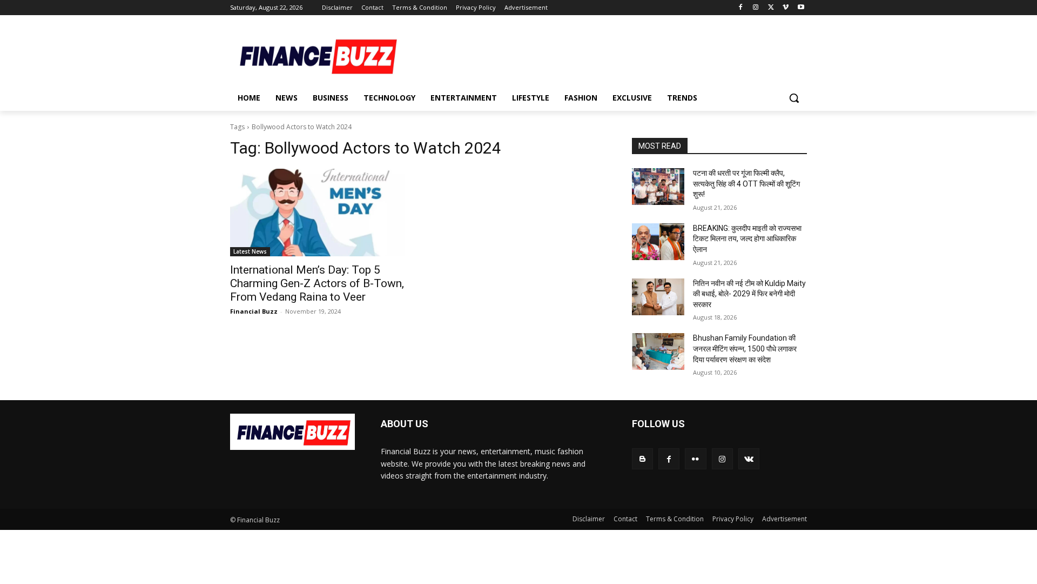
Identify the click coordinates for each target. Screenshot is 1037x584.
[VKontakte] (748, 458)
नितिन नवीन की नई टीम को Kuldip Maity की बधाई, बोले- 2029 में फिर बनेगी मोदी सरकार (749, 294)
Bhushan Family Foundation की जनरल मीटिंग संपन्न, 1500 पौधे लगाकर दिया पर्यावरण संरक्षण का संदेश (745, 348)
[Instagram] (756, 8)
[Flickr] (695, 458)
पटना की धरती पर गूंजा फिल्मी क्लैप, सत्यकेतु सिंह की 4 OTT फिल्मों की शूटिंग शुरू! (746, 183)
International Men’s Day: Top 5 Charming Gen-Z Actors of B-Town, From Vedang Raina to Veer (317, 283)
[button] (794, 98)
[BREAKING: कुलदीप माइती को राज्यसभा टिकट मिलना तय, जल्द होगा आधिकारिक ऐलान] (658, 241)
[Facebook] (741, 8)
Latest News (250, 251)
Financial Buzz (254, 311)
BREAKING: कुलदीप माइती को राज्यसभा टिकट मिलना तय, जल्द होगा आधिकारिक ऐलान (747, 239)
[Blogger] (642, 458)
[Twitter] (771, 8)
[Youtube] (800, 8)
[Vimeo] (785, 8)
